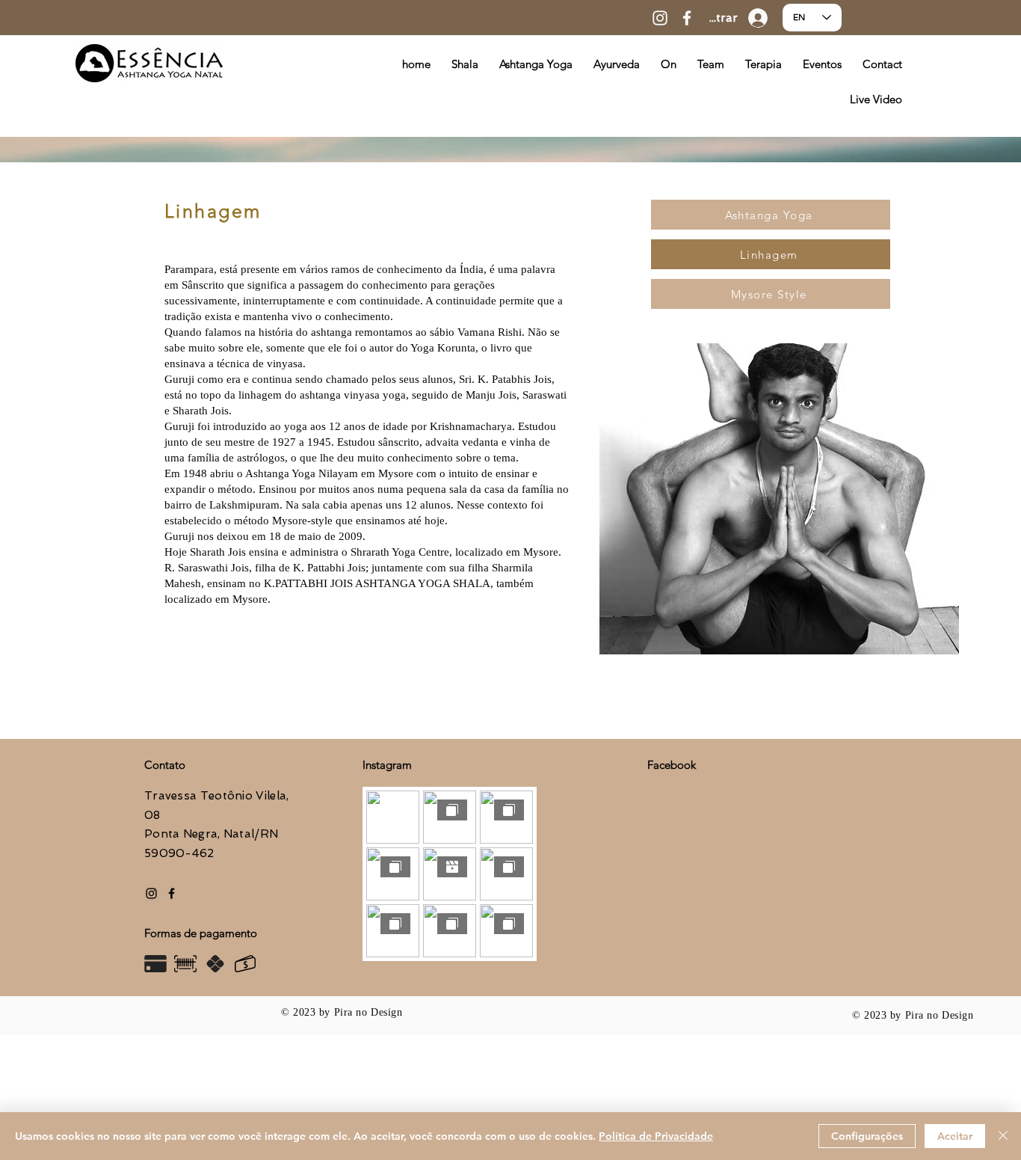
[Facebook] (687, 18)
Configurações (867, 1136)
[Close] (1003, 1136)
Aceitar (954, 1136)
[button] (763, 64)
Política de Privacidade (656, 1136)
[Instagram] (660, 18)
